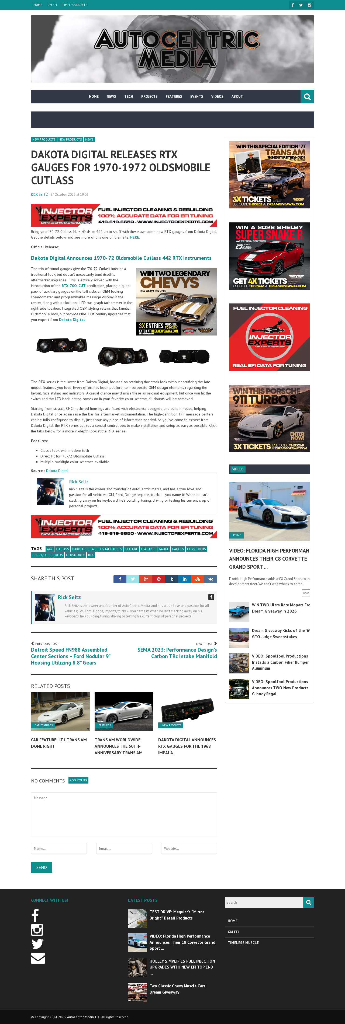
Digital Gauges (110, 549)
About (237, 96)
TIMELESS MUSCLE (74, 5)
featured (148, 549)
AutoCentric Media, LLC (83, 1017)
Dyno (237, 535)
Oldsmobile (75, 555)
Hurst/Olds (41, 555)
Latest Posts (143, 900)
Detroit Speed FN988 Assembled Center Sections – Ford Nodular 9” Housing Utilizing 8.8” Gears (70, 656)
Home (94, 96)
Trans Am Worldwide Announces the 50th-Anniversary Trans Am (119, 746)
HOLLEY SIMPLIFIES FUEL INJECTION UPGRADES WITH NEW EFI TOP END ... (182, 967)
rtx (91, 555)
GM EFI (52, 5)
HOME (38, 5)
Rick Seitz (39, 194)
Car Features (44, 725)
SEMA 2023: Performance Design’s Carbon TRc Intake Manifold (177, 653)
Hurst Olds (196, 549)
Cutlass (62, 549)
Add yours (78, 780)
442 (50, 549)
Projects (149, 96)
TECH (128, 96)
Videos (217, 96)
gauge (164, 549)
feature (131, 549)
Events (196, 96)
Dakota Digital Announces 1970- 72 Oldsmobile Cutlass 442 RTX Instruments (121, 257)
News (111, 96)
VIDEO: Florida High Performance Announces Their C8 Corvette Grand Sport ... (272, 558)
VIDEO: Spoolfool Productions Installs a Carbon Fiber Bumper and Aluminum (284, 662)
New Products (44, 139)
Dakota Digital (57, 470)
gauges (178, 549)
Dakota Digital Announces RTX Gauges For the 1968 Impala (187, 746)
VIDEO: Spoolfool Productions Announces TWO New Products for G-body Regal (283, 687)
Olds (59, 555)
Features (174, 96)
